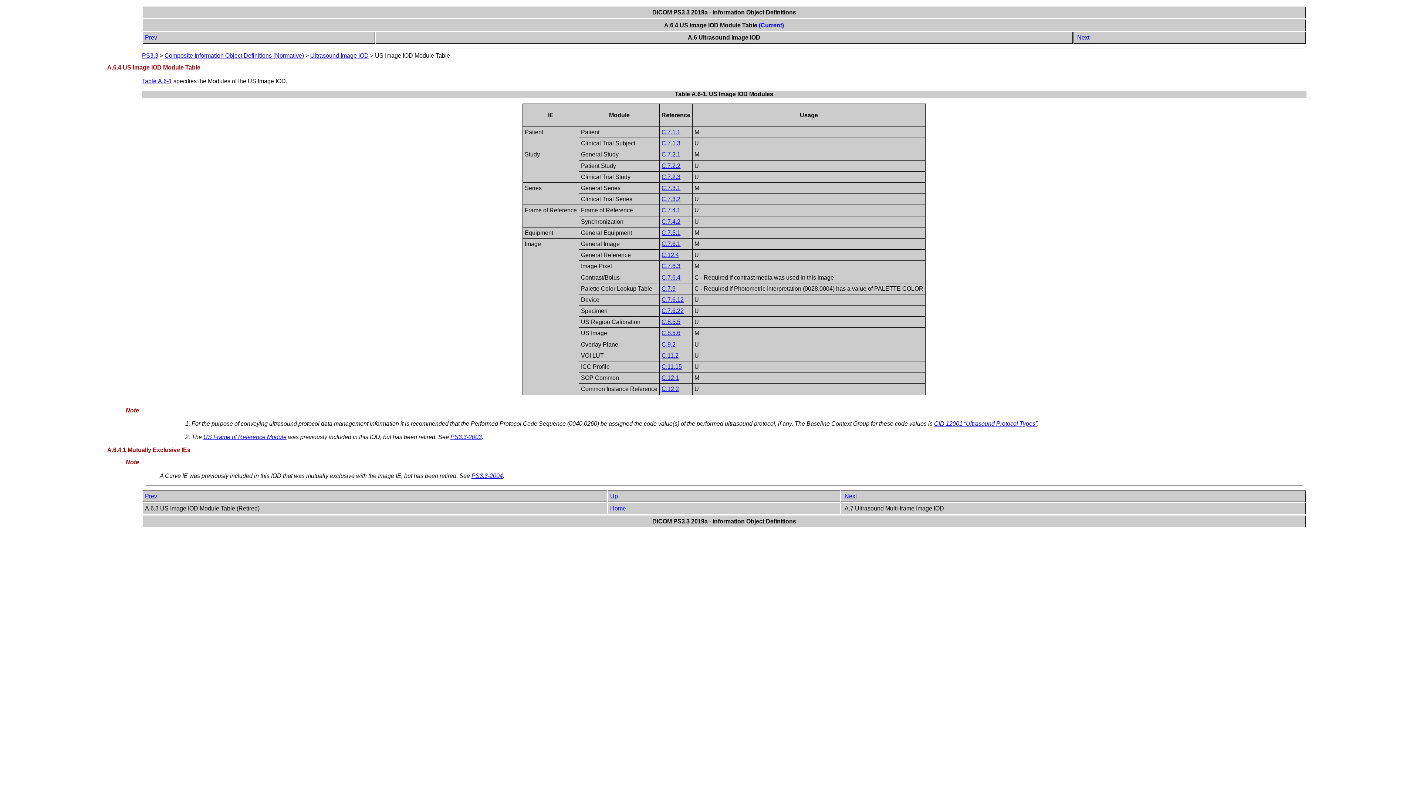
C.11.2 (670, 356)
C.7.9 (669, 289)
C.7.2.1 (671, 154)
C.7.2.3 (671, 177)
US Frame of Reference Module (245, 437)
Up (614, 496)
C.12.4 (670, 255)
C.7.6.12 (673, 300)
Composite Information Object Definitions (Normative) (234, 56)
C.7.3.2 (671, 199)
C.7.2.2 (671, 166)
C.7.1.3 (671, 143)
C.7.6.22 (673, 311)
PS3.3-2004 (487, 476)
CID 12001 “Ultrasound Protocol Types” (985, 424)
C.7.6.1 (671, 244)
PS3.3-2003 (466, 437)
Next (1083, 37)
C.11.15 (672, 367)
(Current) (771, 25)
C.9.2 (669, 344)
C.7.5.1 (671, 233)
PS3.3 (150, 56)
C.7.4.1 (671, 210)
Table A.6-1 (157, 81)
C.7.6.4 (671, 277)
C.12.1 (670, 378)
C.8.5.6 (671, 333)
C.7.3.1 (671, 188)
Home (618, 508)
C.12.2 (670, 389)
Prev (151, 37)
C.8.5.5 (671, 322)
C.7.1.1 (671, 132)
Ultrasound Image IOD (339, 56)
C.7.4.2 (671, 222)
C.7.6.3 (671, 266)
